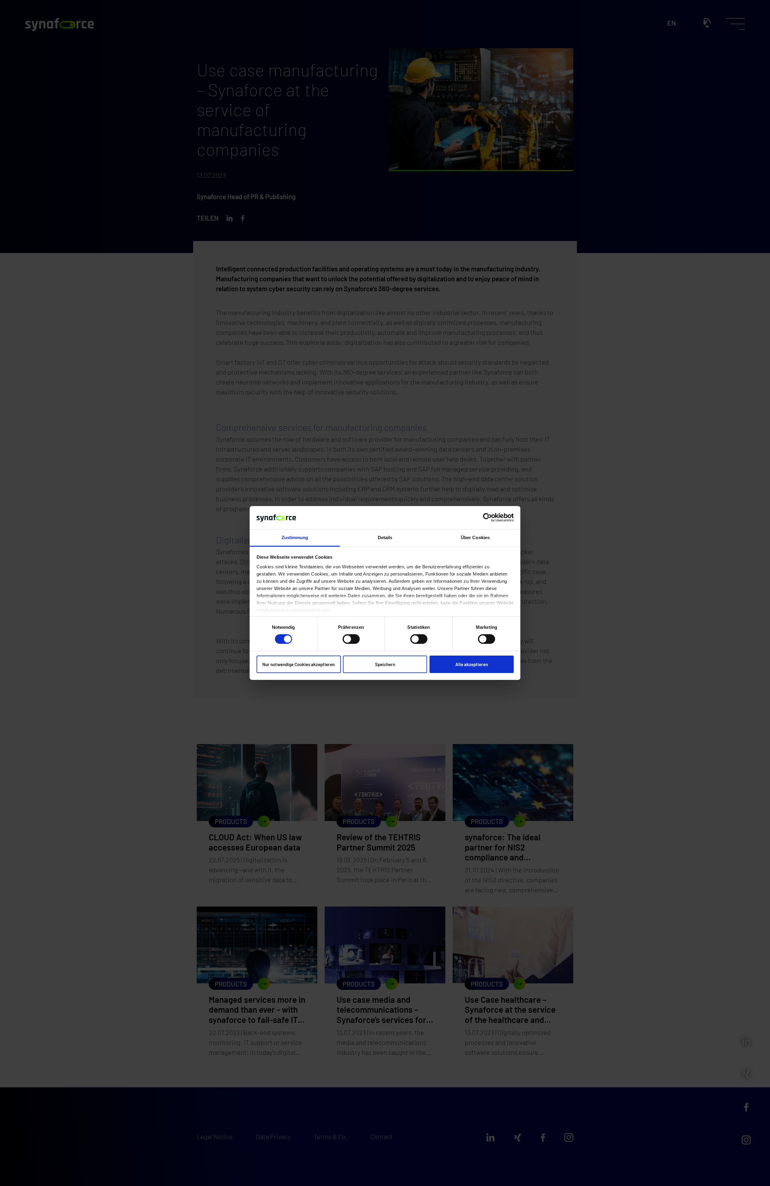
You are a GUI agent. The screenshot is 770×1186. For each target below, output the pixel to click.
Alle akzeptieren (471, 664)
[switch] (351, 639)
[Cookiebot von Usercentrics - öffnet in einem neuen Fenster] (487, 517)
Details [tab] (385, 537)
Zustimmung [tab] (295, 537)
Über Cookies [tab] (475, 537)
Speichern (385, 664)
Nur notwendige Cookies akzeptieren (298, 664)
